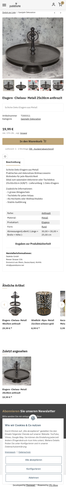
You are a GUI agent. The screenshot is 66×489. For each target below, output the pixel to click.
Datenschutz (24, 452)
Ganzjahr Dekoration (31, 118)
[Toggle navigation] (4, 5)
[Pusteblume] (15, 4)
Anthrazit (46, 213)
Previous (4, 305)
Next (61, 305)
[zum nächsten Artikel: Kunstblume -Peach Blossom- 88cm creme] (61, 13)
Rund (44, 226)
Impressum (10, 452)
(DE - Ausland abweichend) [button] (41, 148)
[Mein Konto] (53, 5)
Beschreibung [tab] (13, 162)
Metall (45, 217)
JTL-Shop (53, 485)
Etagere (45, 222)
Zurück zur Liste (9, 12)
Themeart (30, 485)
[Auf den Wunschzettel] (5, 156)
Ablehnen (34, 477)
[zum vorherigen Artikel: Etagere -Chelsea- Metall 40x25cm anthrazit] (54, 13)
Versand (23, 133)
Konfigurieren (33, 468)
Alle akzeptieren (33, 459)
